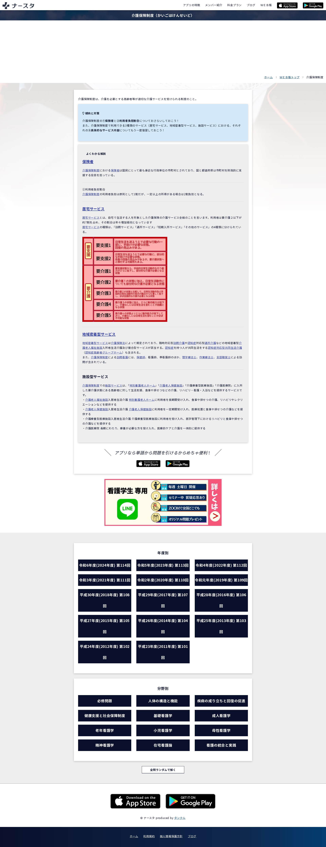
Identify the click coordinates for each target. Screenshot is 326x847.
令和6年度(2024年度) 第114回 (104, 565)
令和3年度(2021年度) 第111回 (104, 579)
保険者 (87, 161)
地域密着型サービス (99, 334)
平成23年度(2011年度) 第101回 (163, 652)
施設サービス (113, 385)
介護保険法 (118, 343)
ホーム (268, 77)
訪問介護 (179, 343)
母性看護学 (221, 730)
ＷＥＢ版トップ (290, 77)
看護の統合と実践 (221, 745)
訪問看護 (122, 357)
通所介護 (210, 343)
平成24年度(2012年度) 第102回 (105, 652)
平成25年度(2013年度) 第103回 (221, 626)
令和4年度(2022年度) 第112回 (221, 565)
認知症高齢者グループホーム (103, 352)
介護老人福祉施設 (96, 400)
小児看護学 (163, 730)
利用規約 (149, 836)
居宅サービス (93, 208)
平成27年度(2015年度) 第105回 (105, 626)
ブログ (192, 836)
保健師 (141, 357)
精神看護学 (104, 745)
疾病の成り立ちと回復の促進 (221, 700)
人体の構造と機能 (163, 700)
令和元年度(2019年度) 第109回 (221, 579)
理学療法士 (189, 357)
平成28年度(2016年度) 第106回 (221, 600)
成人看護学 (221, 715)
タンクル (180, 818)
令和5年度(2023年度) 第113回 (163, 565)
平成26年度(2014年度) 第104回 (163, 626)
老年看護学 (104, 730)
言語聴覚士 (223, 357)
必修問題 (104, 700)
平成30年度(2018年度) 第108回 (105, 600)
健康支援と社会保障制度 (104, 715)
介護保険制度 (90, 170)
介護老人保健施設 (170, 385)
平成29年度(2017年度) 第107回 (163, 600)
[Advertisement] (163, 49)
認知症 (192, 343)
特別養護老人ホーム (142, 385)
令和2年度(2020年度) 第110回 (163, 579)
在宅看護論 (163, 745)
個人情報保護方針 (171, 836)
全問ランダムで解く (163, 770)
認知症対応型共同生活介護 (225, 348)
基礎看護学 (163, 715)
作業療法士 (206, 357)
